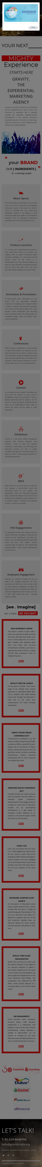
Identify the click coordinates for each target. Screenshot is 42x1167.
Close (33, 27)
